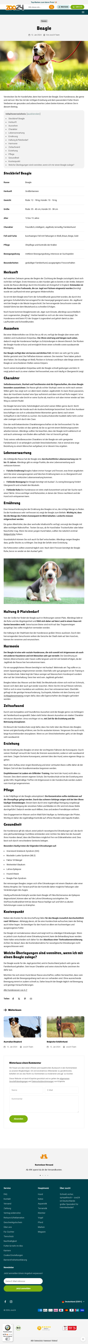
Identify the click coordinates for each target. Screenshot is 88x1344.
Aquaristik (42, 1203)
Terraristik (42, 1208)
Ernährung (13, 136)
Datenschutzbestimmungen (43, 1081)
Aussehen (13, 125)
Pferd (40, 1222)
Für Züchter (9, 1232)
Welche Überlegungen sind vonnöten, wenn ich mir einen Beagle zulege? (41, 165)
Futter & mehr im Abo (13, 1246)
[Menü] (11, 1325)
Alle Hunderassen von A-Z (15, 990)
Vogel (40, 1217)
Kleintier (41, 1213)
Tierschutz (9, 1236)
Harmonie (12, 143)
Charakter (12, 129)
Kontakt (7, 1199)
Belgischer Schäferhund (57, 1041)
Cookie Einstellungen (13, 1255)
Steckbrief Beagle (16, 118)
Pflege (11, 154)
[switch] (7, 1339)
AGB (32, 1340)
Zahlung (7, 1208)
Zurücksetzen (45, 7)
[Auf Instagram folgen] (11, 1301)
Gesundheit (13, 158)
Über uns (8, 1227)
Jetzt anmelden (23, 1288)
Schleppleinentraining (13, 696)
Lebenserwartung (16, 133)
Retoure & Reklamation (14, 1217)
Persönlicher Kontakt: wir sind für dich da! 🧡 (44, 2)
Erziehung (13, 150)
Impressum (47, 1340)
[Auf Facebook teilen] (13, 998)
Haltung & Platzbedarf (18, 140)
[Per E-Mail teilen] (31, 998)
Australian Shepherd (13, 1041)
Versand (7, 1203)
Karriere (7, 1250)
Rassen (44, 21)
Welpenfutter (10, 534)
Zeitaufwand (14, 147)
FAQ (5, 1194)
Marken (41, 1227)
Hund (40, 1194)
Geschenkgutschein (13, 1222)
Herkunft (12, 122)
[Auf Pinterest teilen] (25, 998)
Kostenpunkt (14, 161)
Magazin (42, 1232)
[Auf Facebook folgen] (5, 1301)
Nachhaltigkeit (10, 1241)
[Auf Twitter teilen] (19, 998)
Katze (40, 1199)
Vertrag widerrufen (12, 1213)
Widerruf (54, 1340)
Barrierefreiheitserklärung (15, 1260)
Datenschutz (38, 1340)
